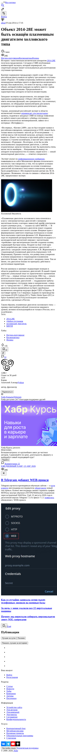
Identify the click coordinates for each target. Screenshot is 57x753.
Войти (9, 675)
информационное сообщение (31, 159)
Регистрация (12, 677)
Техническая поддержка (27, 748)
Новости (10, 689)
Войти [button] (4, 17)
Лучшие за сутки (9, 638)
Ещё (9, 626)
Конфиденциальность (16, 719)
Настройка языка (9, 748)
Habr (15, 751)
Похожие (21, 638)
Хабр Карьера (7, 397)
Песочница (11, 698)
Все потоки (10, 2)
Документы (11, 714)
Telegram (17, 397)
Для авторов (11, 710)
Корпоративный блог (16, 728)
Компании (11, 693)
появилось (49, 497)
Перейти (5, 460)
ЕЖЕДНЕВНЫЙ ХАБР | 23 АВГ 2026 (18, 466)
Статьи (9, 686)
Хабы (8, 691)
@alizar (20, 382)
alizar (3, 23)
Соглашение (11, 717)
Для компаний (12, 712)
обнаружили (40, 488)
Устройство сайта (14, 707)
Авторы (10, 696)
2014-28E (51, 60)
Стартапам (11, 738)
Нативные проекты (15, 733)
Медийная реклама (14, 731)
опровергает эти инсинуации (34, 113)
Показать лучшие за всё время (14, 643)
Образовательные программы (19, 735)
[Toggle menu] (2, 3)
